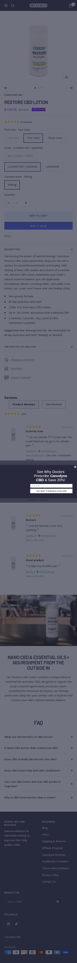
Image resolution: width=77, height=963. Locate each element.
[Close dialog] (75, 467)
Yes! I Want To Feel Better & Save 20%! (51, 491)
